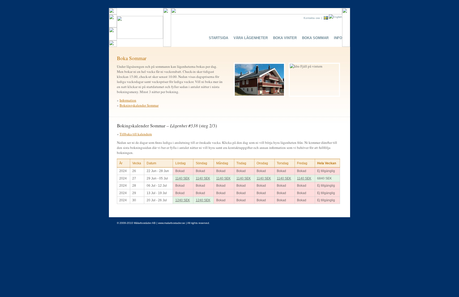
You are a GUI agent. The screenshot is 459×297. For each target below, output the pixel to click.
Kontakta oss (312, 17)
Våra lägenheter (250, 38)
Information (128, 100)
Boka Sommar (315, 38)
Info (338, 38)
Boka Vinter (285, 38)
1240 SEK (182, 200)
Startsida (218, 38)
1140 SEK (182, 178)
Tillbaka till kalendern (136, 134)
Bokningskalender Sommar (139, 105)
